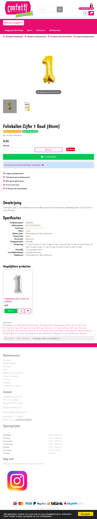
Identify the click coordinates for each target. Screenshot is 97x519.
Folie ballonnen (85, 330)
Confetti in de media (11, 386)
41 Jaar (15, 330)
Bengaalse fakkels (63, 325)
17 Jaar (57, 328)
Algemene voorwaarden (13, 373)
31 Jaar (7, 330)
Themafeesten (10, 325)
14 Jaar (32, 328)
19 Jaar (74, 328)
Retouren (7, 366)
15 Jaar (41, 328)
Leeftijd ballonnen (28, 330)
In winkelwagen (49, 157)
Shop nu (11, 311)
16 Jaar (49, 328)
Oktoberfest (55, 30)
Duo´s (29, 30)
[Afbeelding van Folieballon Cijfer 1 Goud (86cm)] (10, 108)
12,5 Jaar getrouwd (46, 330)
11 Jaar (7, 328)
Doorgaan (85, 513)
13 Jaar (24, 328)
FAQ (5, 370)
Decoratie (34, 325)
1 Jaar (75, 325)
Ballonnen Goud (61, 333)
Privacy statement (10, 376)
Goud (21, 333)
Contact (6, 379)
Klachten (6, 382)
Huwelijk (60, 330)
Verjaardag (23, 325)
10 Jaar (83, 325)
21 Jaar (83, 328)
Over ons (7, 360)
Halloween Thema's (78, 333)
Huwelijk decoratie (34, 333)
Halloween (40, 30)
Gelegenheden (47, 325)
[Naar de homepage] (19, 9)
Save (72, 149)
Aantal (6, 145)
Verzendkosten (9, 363)
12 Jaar (15, 328)
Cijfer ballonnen (10, 333)
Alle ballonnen (71, 330)
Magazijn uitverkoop (14, 30)
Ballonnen (48, 333)
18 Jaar (66, 328)
